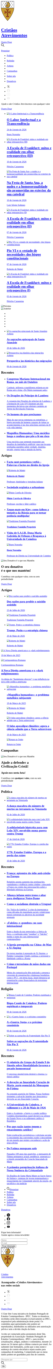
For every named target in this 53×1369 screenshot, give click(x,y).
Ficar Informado (8, 1246)
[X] (8, 87)
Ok (3, 1366)
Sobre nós (11, 76)
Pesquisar (14, 1189)
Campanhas (12, 71)
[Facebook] (8, 91)
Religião (10, 60)
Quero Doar (6, 42)
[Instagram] (8, 95)
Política (10, 55)
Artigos (10, 66)
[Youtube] (8, 99)
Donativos (11, 81)
